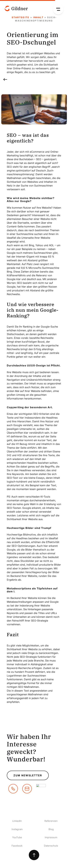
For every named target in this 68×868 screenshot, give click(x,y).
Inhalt (38, 17)
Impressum (51, 837)
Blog (51, 829)
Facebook (17, 845)
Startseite (20, 17)
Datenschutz (51, 845)
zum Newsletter (27, 775)
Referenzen (51, 820)
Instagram (17, 829)
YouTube (17, 837)
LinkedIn (17, 820)
